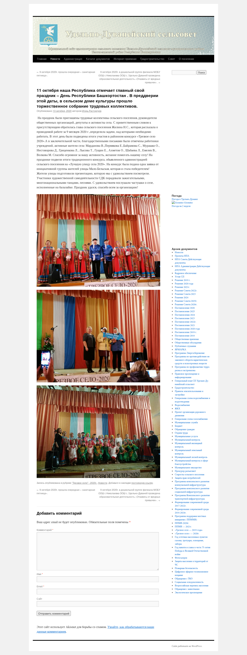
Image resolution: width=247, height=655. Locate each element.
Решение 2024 (181, 297)
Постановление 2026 (185, 307)
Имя (40, 574)
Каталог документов (98, 59)
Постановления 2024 (185, 314)
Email (40, 586)
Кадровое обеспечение (185, 273)
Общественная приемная (187, 339)
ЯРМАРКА (180, 349)
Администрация (73, 59)
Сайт (39, 598)
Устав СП (179, 276)
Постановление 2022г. (185, 321)
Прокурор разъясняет (185, 470)
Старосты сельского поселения (189, 474)
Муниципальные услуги (186, 436)
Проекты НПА (182, 255)
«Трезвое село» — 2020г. (187, 533)
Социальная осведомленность (189, 581)
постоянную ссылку (142, 482)
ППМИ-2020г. (182, 522)
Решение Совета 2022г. (186, 290)
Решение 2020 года (184, 283)
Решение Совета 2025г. (186, 300)
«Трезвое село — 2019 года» (189, 529)
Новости (55, 59)
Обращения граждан (185, 429)
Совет (171, 59)
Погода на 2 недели (181, 205)
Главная (42, 59)
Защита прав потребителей (187, 477)
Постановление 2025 (185, 311)
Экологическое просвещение (188, 592)
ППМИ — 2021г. (183, 526)
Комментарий (45, 529)
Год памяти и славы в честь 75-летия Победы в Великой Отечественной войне (192, 551)
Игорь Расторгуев (91, 110)
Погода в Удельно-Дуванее (185, 199)
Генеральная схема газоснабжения (191, 418)
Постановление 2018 (185, 335)
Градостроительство (152, 59)
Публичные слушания (185, 345)
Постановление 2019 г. (186, 332)
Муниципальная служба (186, 422)
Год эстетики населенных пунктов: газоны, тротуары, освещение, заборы (191, 540)
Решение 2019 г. (182, 280)
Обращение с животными (187, 588)
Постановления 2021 (185, 325)
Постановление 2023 (185, 318)
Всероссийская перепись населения (191, 585)
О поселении (186, 59)
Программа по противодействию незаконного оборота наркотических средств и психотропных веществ (192, 360)
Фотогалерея (181, 557)
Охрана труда (181, 432)
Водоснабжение (182, 404)
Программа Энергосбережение (190, 352)
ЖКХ (177, 408)
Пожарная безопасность (186, 568)
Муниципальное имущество (188, 467)
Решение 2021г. (182, 286)
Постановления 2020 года (187, 328)
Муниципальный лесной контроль (191, 457)
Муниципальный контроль (187, 439)
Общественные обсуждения (188, 342)
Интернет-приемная (125, 59)
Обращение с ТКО (184, 578)
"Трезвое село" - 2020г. (84, 482)
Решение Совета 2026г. (186, 304)
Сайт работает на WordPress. (187, 645)
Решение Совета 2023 (185, 293)
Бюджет (178, 425)
